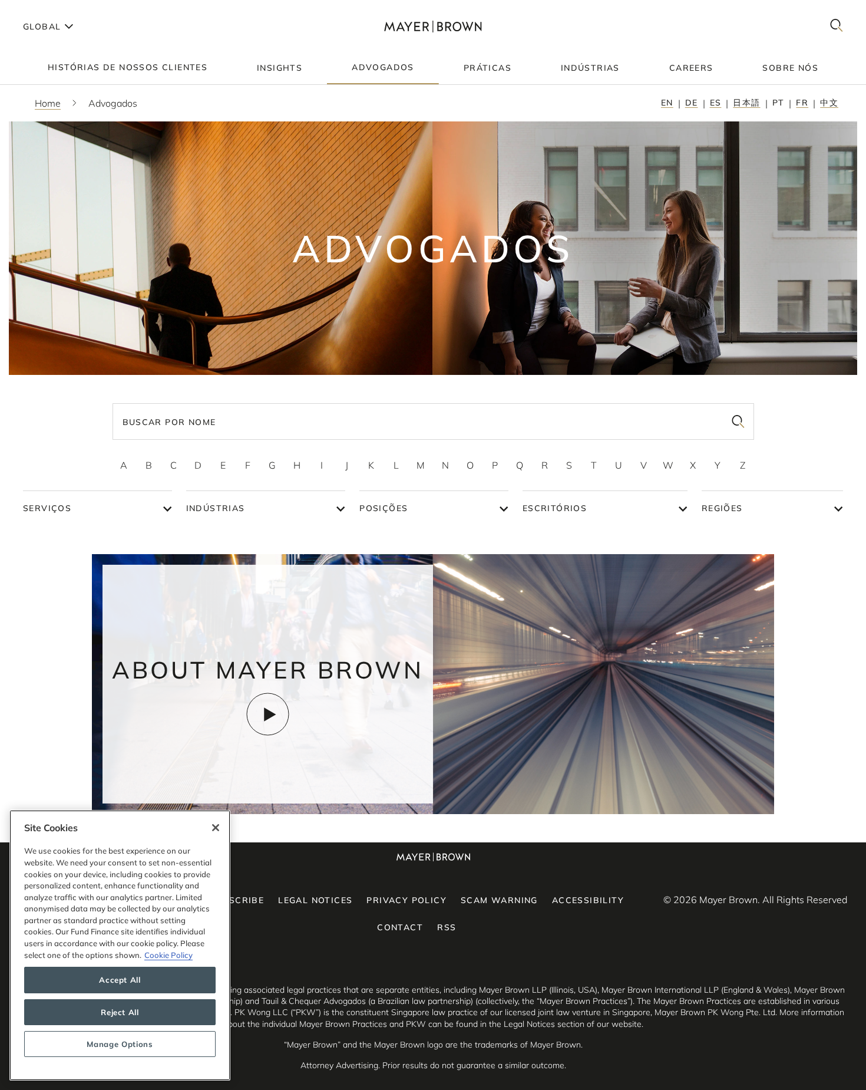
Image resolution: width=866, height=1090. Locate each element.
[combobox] (433, 421)
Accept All (120, 980)
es (716, 102)
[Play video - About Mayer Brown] (267, 714)
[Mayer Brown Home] (433, 26)
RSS (446, 927)
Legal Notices (315, 900)
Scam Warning (499, 900)
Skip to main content (57, 9)
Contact (400, 927)
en (667, 102)
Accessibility (588, 900)
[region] (119, 945)
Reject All (120, 1012)
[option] (123, 465)
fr (802, 102)
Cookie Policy (168, 955)
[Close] (216, 828)
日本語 (746, 102)
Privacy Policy (406, 900)
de (691, 102)
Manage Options (120, 1044)
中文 (829, 102)
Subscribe (237, 900)
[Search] (836, 26)
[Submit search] (738, 421)
